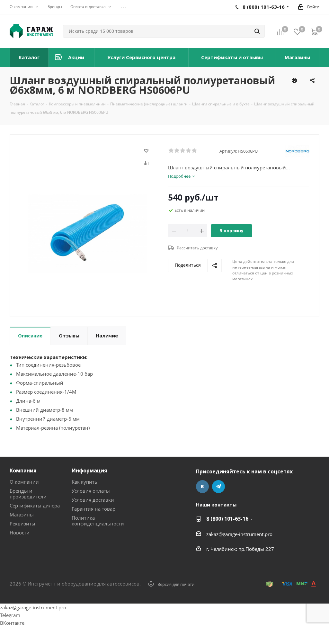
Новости (20, 532)
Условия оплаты (91, 491)
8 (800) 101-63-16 (227, 518)
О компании (24, 482)
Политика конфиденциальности (98, 521)
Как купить (84, 482)
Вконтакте (202, 486)
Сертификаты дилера (35, 505)
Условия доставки (93, 500)
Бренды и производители (28, 494)
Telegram (218, 486)
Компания (23, 470)
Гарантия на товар (93, 509)
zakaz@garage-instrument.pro (239, 534)
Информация (89, 470)
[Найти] (257, 31)
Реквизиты (22, 523)
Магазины (22, 514)
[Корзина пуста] (314, 31)
